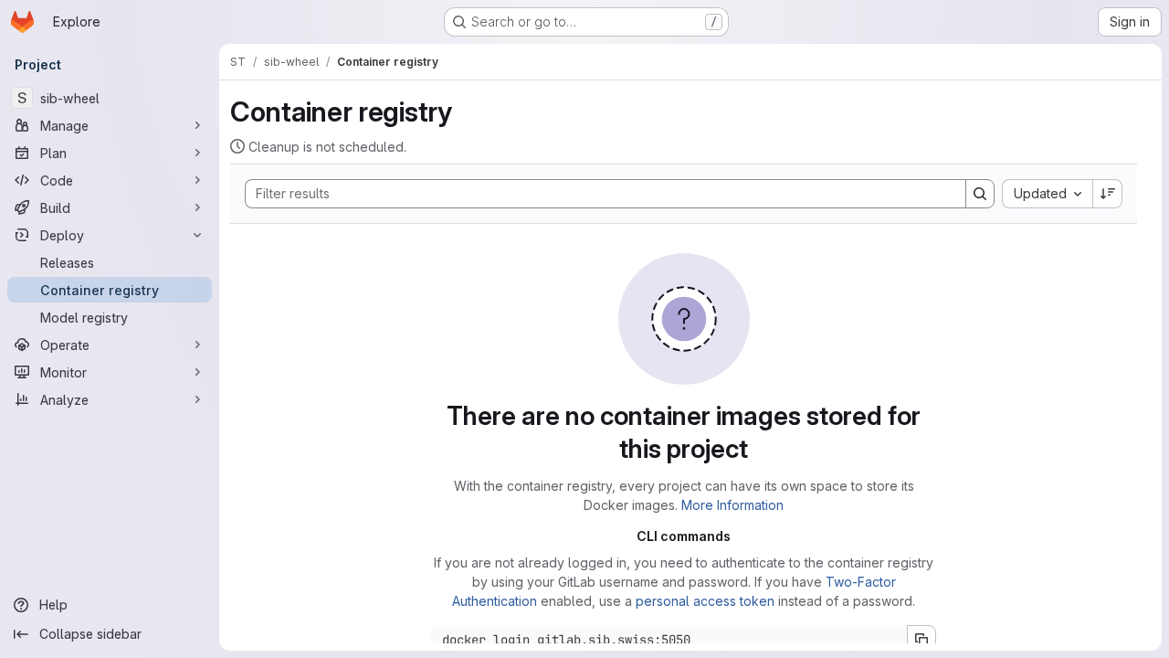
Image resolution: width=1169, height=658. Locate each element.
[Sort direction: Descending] (1107, 193)
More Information (732, 505)
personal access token (705, 601)
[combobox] (1047, 193)
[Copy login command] (921, 639)
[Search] (980, 193)
